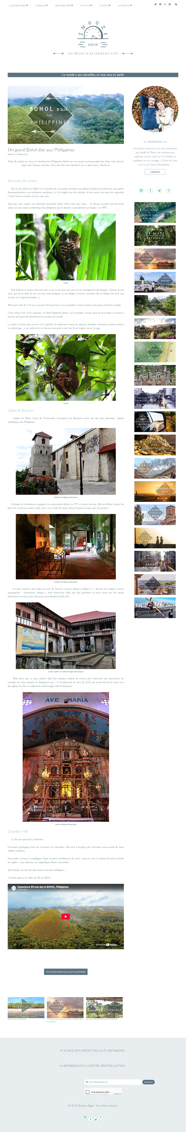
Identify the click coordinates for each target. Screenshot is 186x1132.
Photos (85, 5)
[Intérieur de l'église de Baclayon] (66, 578)
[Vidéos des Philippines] (26, 1007)
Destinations (17, 5)
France (40, 5)
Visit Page (93, 35)
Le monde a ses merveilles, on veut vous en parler (93, 75)
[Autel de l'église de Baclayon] (66, 821)
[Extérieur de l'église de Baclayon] (66, 494)
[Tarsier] (66, 279)
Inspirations (62, 5)
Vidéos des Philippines (17, 1019)
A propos (123, 5)
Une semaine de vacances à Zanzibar (101, 1019)
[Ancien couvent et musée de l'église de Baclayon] (66, 668)
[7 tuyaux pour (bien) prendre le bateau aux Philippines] (65, 1007)
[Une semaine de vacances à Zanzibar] (104, 1007)
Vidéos (104, 5)
